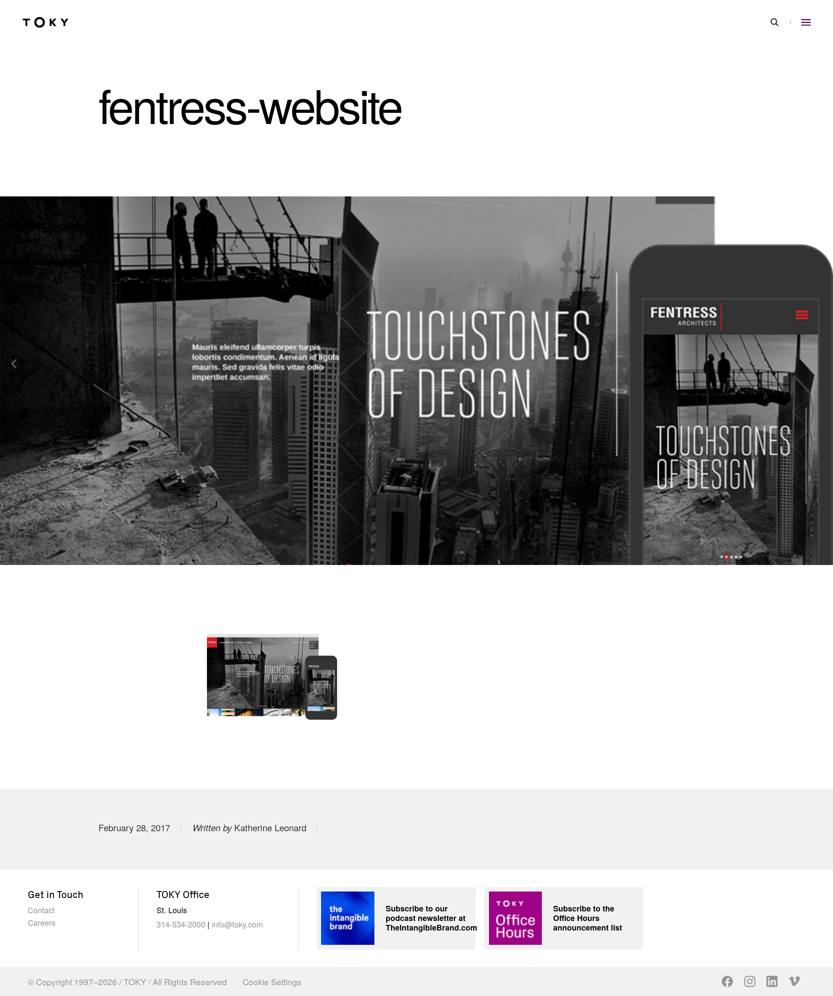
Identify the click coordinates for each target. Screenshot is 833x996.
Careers (42, 922)
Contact (41, 909)
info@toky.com (237, 924)
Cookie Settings (272, 981)
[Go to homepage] (45, 22)
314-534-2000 (181, 924)
